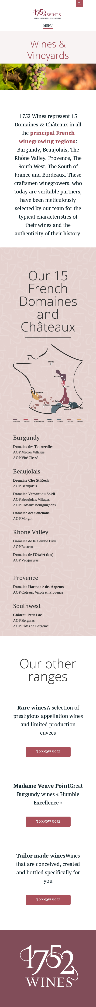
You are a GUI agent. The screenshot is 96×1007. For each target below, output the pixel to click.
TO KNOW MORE (48, 752)
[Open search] (77, 6)
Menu (47, 26)
